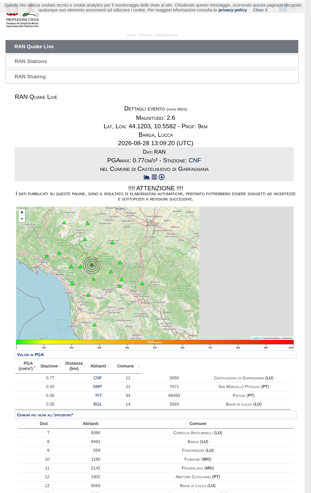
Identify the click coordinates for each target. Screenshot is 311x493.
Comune (125, 366)
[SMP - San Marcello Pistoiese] (111, 271)
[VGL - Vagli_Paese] (71, 266)
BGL (98, 404)
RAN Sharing (30, 76)
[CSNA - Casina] (87, 223)
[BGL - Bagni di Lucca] (93, 278)
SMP (97, 386)
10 (47, 459)
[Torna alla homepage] (22, 15)
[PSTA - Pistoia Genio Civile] (120, 286)
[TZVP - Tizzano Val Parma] (64, 222)
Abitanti (98, 366)
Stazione (49, 366)
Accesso (146, 35)
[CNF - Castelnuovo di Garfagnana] (80, 266)
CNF (195, 160)
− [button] (22, 218)
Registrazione (167, 35)
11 (47, 468)
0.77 (50, 378)
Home (131, 35)
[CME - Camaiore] (72, 283)
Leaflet (255, 338)
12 (47, 476)
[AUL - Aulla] (47, 256)
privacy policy (233, 10)
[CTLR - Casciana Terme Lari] (94, 324)
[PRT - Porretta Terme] (120, 262)
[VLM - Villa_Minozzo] (85, 239)
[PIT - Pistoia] (122, 279)
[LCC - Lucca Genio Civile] (88, 295)
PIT (98, 395)
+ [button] (22, 212)
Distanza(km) (74, 366)
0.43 (50, 386)
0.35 (50, 404)
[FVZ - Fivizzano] (59, 253)
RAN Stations (31, 61)
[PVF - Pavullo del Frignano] (112, 242)
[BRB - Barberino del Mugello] (142, 283)
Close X (260, 10)
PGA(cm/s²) (26, 366)
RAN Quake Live (34, 46)
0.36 (50, 395)
